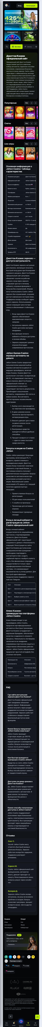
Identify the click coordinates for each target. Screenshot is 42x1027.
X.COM (27, 966)
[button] (35, 1024)
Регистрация (30, 5)
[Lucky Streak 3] (9, 112)
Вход (19, 5)
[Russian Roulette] (30, 153)
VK (8, 966)
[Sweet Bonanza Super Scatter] (30, 133)
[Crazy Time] (19, 153)
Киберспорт (25, 927)
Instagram (10, 971)
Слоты (29, 47)
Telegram (17, 966)
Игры (6, 922)
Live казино (8, 925)
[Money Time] (9, 153)
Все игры (18, 47)
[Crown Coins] (19, 112)
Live (22, 922)
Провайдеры (8, 927)
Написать (11, 944)
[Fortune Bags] (30, 112)
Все (26, 103)
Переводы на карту (15, 961)
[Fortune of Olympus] (19, 133)
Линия (23, 925)
